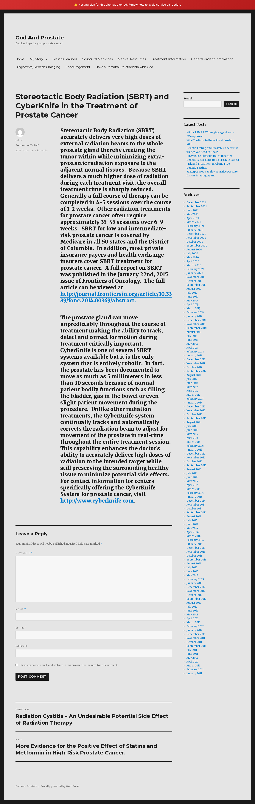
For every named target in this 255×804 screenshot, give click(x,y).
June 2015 (192, 477)
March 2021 (193, 222)
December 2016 (195, 406)
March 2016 (193, 441)
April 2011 (192, 661)
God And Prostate (39, 37)
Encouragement (78, 67)
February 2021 (195, 226)
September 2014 (196, 512)
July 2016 (191, 426)
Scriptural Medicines (97, 59)
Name (20, 609)
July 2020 (192, 253)
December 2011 (195, 634)
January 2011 (194, 673)
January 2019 (194, 316)
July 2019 (191, 292)
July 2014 (191, 520)
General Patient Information (212, 59)
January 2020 (194, 273)
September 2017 (196, 371)
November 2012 (195, 591)
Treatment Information (168, 59)
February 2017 (194, 398)
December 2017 (195, 359)
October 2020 (194, 241)
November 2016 (195, 410)
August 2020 (194, 249)
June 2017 (192, 383)
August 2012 (193, 602)
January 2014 (194, 544)
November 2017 (195, 363)
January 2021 (194, 230)
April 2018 (192, 347)
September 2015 (196, 465)
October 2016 (194, 414)
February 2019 (195, 312)
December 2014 (196, 500)
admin (19, 139)
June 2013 (192, 571)
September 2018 (196, 328)
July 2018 (191, 336)
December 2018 (196, 320)
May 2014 (192, 528)
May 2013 (192, 575)
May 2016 (192, 434)
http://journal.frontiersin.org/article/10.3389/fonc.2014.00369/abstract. (116, 297)
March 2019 (193, 308)
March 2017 (193, 394)
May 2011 (192, 657)
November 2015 (195, 457)
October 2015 (194, 461)
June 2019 (192, 296)
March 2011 (193, 665)
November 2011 (195, 638)
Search (188, 98)
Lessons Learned (64, 59)
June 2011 (192, 653)
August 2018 (193, 332)
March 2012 (193, 622)
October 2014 (194, 508)
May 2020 (192, 257)
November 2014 (195, 504)
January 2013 (194, 583)
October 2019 (194, 281)
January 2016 (194, 449)
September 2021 (196, 206)
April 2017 (192, 390)
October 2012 (194, 595)
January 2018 (194, 355)
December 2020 (196, 233)
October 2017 (194, 367)
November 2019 (195, 277)
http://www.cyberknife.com (97, 500)
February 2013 (195, 579)
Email (20, 627)
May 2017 (192, 387)
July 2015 (191, 473)
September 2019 (196, 285)
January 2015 (194, 496)
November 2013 (195, 551)
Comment (23, 553)
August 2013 (193, 563)
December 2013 (196, 547)
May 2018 (192, 343)
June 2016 (192, 430)
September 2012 (196, 598)
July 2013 (191, 567)
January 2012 (194, 630)
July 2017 (191, 379)
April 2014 (192, 532)
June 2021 (192, 210)
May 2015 (192, 481)
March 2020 (193, 265)
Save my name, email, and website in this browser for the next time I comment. (69, 665)
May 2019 (192, 300)
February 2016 (195, 445)
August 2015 (193, 469)
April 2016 (192, 438)
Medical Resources (132, 59)
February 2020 (195, 269)
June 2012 (192, 610)
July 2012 (191, 606)
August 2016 (193, 422)
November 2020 (196, 237)
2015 (18, 150)
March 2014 (193, 536)
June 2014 (192, 524)
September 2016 (196, 418)
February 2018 (195, 351)
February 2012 (195, 626)
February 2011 (194, 669)
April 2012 (192, 618)
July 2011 (191, 649)
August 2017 (193, 375)
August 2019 (193, 288)
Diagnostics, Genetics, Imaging (37, 67)
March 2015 (193, 489)
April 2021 (192, 218)
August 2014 (193, 516)
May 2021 (192, 214)
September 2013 (196, 559)
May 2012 (192, 614)
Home (20, 59)
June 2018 (192, 339)
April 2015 (192, 485)
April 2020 (192, 261)
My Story (36, 59)
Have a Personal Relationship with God (124, 67)
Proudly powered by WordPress (60, 786)
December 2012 (196, 587)
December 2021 (196, 202)
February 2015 (195, 493)
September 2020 (196, 245)
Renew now (136, 4)
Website (21, 645)
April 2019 (192, 304)
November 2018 (195, 324)
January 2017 (194, 402)
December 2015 (195, 453)
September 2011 (196, 646)
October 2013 (194, 555)
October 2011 (194, 642)
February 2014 (195, 540)
